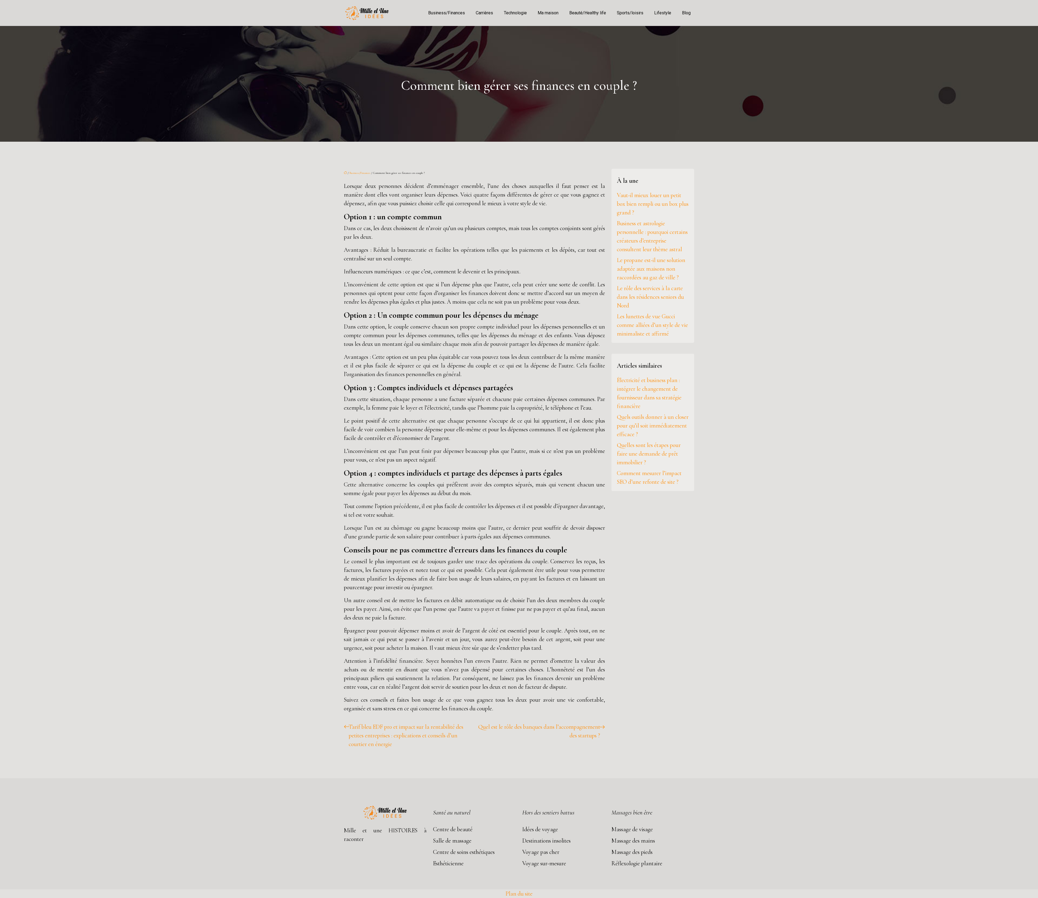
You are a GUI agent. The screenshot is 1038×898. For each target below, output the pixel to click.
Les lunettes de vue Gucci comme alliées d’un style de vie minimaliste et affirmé (652, 325)
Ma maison (548, 12)
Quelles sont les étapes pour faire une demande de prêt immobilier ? (649, 454)
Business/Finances (446, 12)
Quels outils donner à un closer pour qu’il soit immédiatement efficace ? (652, 425)
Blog (686, 12)
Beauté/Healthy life (587, 12)
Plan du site (519, 893)
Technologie (515, 12)
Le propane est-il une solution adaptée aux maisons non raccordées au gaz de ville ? (651, 269)
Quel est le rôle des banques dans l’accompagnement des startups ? (539, 731)
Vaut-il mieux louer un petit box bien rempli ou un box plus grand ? (652, 204)
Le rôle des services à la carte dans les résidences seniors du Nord (650, 297)
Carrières (484, 12)
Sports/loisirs (630, 12)
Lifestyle (662, 12)
